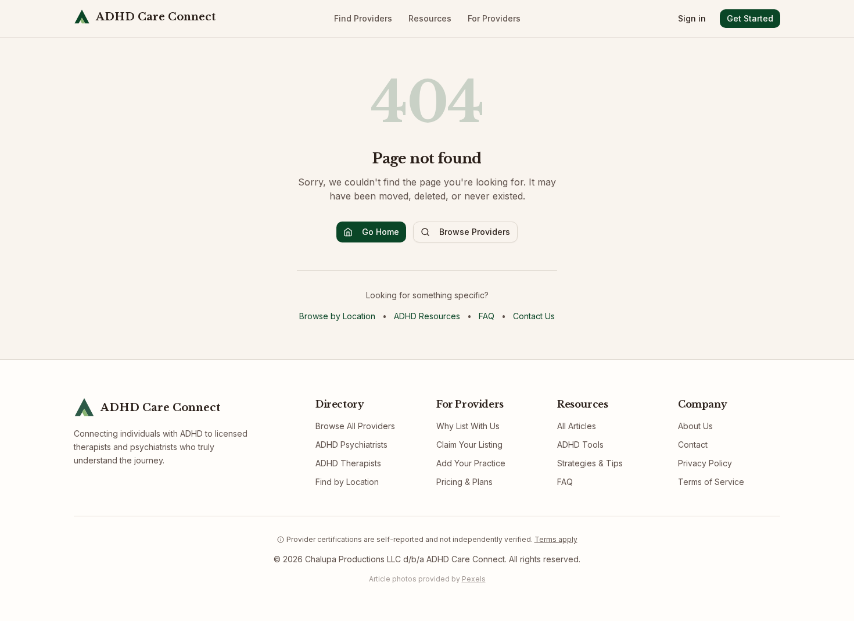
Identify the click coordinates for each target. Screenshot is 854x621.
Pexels (474, 578)
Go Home (380, 232)
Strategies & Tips (590, 463)
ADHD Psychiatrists (351, 444)
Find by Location (347, 482)
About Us (695, 426)
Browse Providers (474, 232)
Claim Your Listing (469, 444)
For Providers (494, 18)
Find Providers (363, 18)
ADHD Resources (427, 316)
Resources (429, 18)
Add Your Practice (470, 463)
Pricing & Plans (464, 482)
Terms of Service (711, 482)
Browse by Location (337, 316)
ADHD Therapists (348, 463)
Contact (693, 444)
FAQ (486, 316)
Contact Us (534, 316)
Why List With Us (468, 426)
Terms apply (555, 539)
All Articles (576, 426)
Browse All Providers (355, 426)
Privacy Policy (705, 463)
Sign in (692, 18)
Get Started (750, 18)
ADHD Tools (580, 444)
